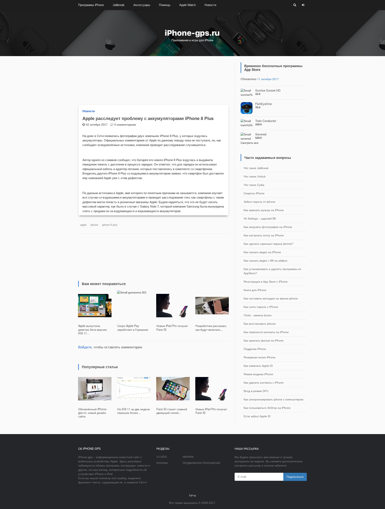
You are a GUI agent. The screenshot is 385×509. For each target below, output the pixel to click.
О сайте (161, 457)
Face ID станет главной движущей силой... (171, 411)
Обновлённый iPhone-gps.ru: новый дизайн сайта (92, 412)
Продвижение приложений (201, 463)
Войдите (85, 346)
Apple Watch (187, 5)
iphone (94, 224)
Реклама (162, 463)
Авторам (188, 457)
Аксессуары (141, 5)
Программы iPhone (91, 5)
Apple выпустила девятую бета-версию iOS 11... (92, 329)
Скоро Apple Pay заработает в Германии (132, 327)
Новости (210, 5)
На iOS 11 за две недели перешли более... (133, 411)
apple (83, 224)
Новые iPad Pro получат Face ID (172, 327)
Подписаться (295, 476)
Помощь (164, 5)
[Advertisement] (153, 80)
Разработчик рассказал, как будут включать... (211, 327)
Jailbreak (119, 5)
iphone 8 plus (110, 224)
